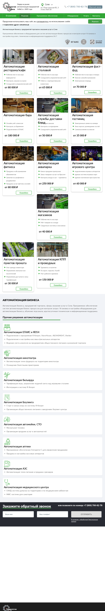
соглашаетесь (43, 21)
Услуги (86, 16)
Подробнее (23, 93)
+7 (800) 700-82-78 (77, 6)
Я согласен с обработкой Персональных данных (84, 520)
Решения (24, 16)
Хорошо (95, 21)
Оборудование (72, 16)
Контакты (96, 16)
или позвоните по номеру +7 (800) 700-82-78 (80, 505)
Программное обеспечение (47, 16)
